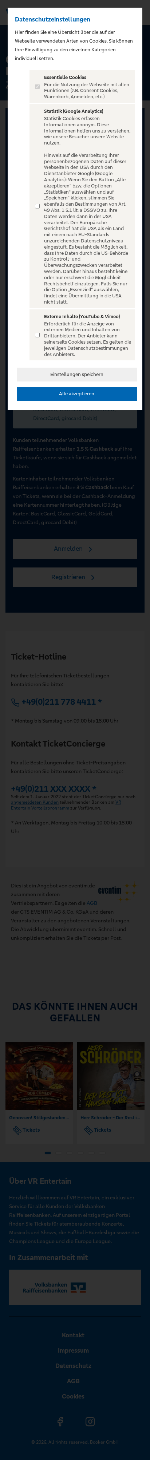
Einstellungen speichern (76, 374)
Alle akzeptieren (76, 394)
